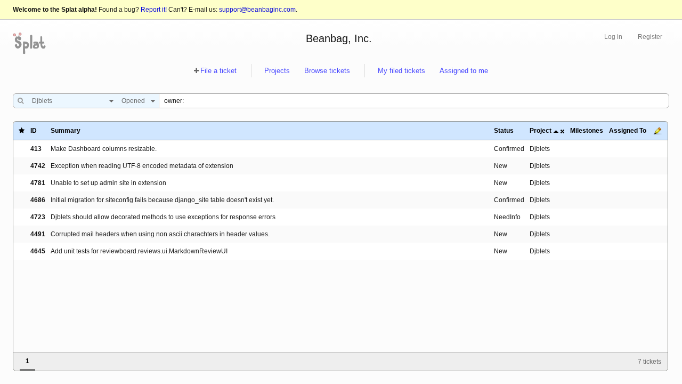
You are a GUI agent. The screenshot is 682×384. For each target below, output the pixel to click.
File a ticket (218, 71)
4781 (37, 183)
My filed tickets (401, 71)
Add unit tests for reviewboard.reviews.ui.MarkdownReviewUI (139, 251)
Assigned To (627, 130)
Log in (613, 37)
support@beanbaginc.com (257, 9)
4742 (37, 166)
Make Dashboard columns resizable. (104, 149)
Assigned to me (464, 71)
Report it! (154, 9)
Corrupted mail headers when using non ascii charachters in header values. (160, 234)
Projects (277, 71)
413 (36, 149)
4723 (37, 217)
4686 (37, 200)
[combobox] (70, 101)
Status (504, 130)
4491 (37, 234)
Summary (65, 130)
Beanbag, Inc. (339, 38)
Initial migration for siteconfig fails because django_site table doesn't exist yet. (162, 200)
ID (33, 130)
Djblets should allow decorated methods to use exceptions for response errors (163, 217)
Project (540, 130)
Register (650, 37)
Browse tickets (327, 71)
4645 (37, 251)
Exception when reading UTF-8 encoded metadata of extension (142, 166)
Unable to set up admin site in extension (108, 183)
